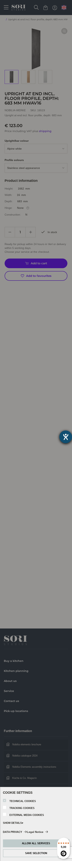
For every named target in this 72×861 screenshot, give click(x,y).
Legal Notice (35, 831)
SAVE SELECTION (36, 853)
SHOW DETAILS (12, 822)
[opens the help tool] (65, 436)
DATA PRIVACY (12, 831)
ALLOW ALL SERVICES (36, 843)
